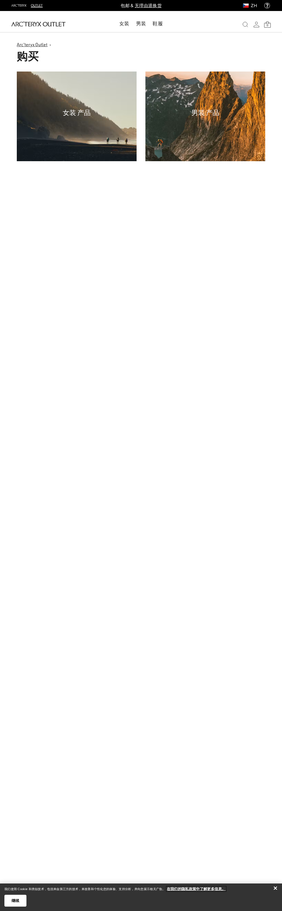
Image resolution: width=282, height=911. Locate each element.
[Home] (38, 23)
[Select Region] (247, 5)
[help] (267, 5)
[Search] (245, 24)
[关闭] (275, 888)
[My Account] (256, 24)
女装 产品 (77, 112)
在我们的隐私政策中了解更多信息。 (196, 889)
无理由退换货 (148, 5)
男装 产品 (205, 112)
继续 (16, 900)
